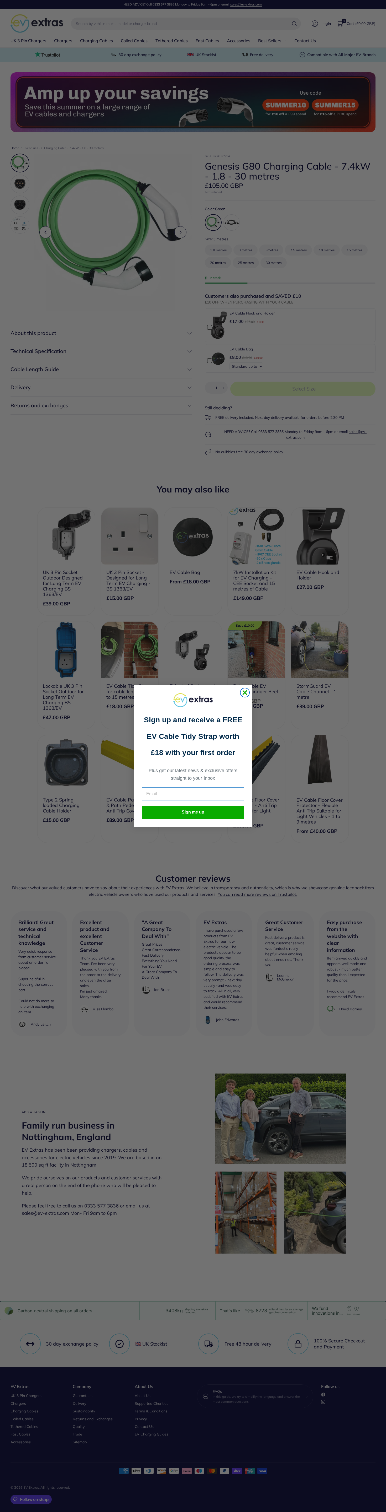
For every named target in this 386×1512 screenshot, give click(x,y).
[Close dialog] (244, 692)
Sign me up (193, 812)
